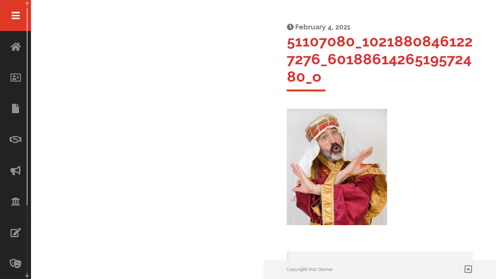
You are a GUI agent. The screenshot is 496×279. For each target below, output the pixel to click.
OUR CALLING (15, 170)
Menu (15, 15)
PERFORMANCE (15, 263)
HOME (15, 46)
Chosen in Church (15, 108)
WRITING (15, 232)
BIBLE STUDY (15, 201)
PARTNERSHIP (15, 139)
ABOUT (15, 77)
